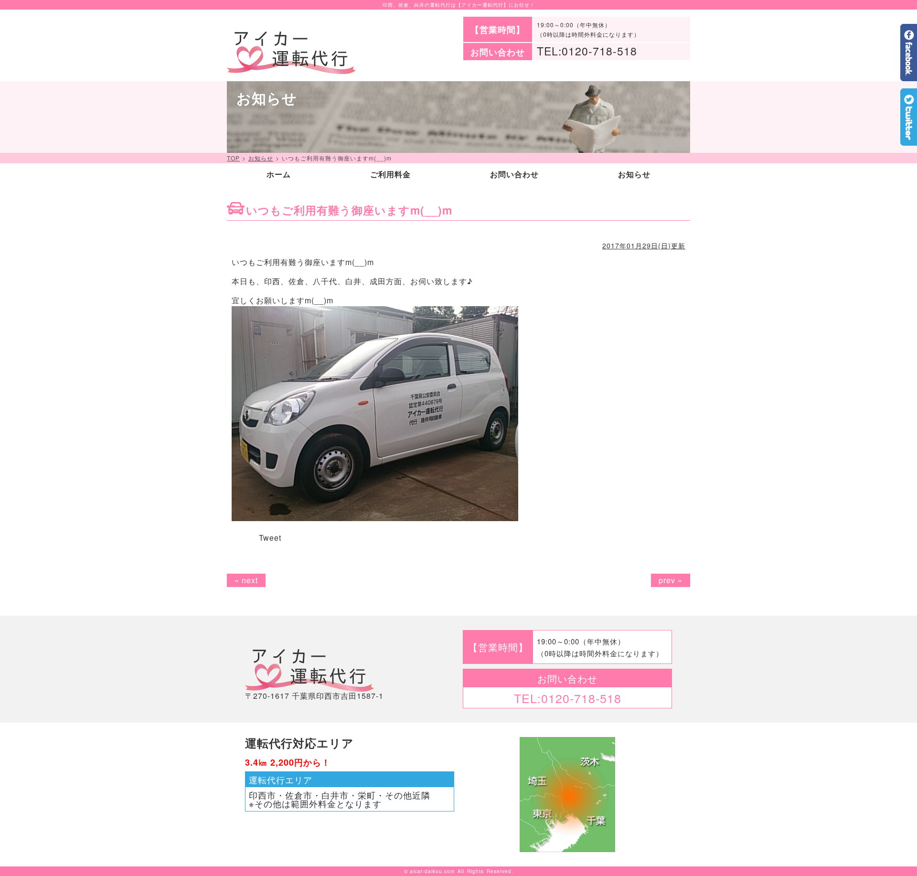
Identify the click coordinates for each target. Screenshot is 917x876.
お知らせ (260, 158)
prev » (670, 580)
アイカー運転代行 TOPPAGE (291, 52)
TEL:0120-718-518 (587, 51)
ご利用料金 (390, 174)
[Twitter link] (908, 141)
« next (246, 580)
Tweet (270, 537)
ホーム (279, 174)
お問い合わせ (514, 174)
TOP (233, 158)
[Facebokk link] (908, 77)
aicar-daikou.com (432, 871)
